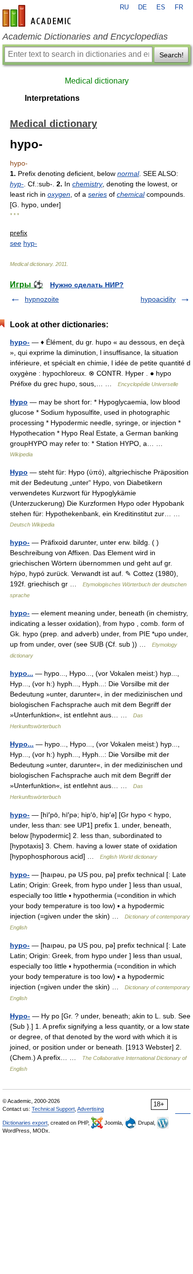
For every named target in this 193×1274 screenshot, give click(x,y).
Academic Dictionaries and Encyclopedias (85, 37)
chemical (131, 194)
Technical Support (53, 1109)
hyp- (17, 184)
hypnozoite (42, 299)
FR (179, 7)
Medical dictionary (97, 81)
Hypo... (22, 744)
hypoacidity (158, 299)
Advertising (90, 1109)
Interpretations (52, 98)
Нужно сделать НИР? (87, 285)
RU (124, 7)
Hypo (19, 402)
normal (128, 173)
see (15, 243)
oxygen (59, 194)
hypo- (20, 342)
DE (142, 7)
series (97, 194)
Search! (171, 55)
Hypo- (20, 1016)
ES (160, 7)
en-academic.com (38, 16)
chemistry (87, 184)
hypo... (21, 673)
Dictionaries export (25, 1123)
